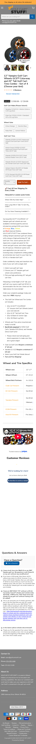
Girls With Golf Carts (10, 731)
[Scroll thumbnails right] (30, 67)
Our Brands (6, 723)
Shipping (15, 727)
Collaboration (23, 733)
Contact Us (15, 725)
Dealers (23, 725)
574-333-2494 (11, 21)
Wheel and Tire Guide (23, 729)
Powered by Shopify (18, 740)
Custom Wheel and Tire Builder (18, 735)
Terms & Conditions (9, 729)
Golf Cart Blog (6, 725)
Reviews (14, 723)
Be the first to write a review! (18, 481)
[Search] (32, 16)
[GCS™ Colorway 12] (7, 68)
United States (17, 707)
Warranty (8, 727)
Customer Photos (24, 731)
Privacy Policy (24, 727)
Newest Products (12, 733)
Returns (30, 725)
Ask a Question (13, 563)
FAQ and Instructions (25, 723)
